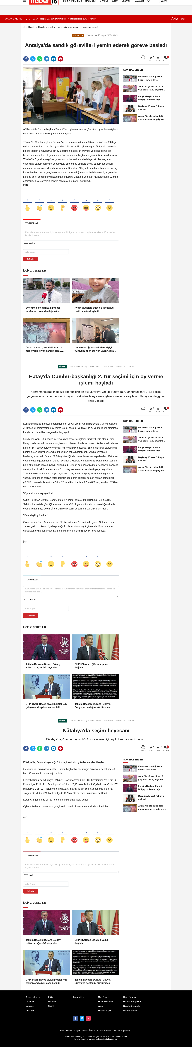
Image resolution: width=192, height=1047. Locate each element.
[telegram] (46, 59)
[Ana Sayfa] (24, 27)
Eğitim (51, 997)
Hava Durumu (129, 997)
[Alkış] (39, 203)
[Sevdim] (51, 203)
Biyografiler (78, 997)
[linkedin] (53, 59)
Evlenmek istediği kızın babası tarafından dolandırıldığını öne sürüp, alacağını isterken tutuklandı (46, 309)
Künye (69, 1030)
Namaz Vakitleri (130, 1010)
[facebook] (26, 59)
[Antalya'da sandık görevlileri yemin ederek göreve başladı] (71, 95)
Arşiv (100, 1006)
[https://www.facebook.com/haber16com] (75, 1018)
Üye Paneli (179, 18)
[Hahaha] (86, 203)
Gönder (31, 259)
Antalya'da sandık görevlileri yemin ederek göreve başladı (73, 27)
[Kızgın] (74, 203)
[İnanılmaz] (97, 203)
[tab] (31, 223)
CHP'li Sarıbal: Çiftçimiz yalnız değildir (91, 666)
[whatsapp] (39, 59)
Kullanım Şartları (122, 1030)
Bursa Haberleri (33, 997)
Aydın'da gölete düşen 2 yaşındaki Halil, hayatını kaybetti (94, 309)
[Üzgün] (109, 203)
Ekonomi (30, 1001)
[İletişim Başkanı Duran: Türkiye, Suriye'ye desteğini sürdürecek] (95, 686)
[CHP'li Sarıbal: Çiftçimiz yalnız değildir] (95, 647)
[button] (29, 18)
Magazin (30, 1006)
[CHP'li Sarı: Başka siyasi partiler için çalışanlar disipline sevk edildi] (46, 686)
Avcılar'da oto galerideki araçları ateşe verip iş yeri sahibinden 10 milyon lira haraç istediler (44, 349)
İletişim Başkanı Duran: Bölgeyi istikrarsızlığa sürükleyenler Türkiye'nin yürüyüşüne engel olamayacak (43, 666)
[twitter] (33, 59)
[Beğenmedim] (62, 203)
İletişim (77, 1030)
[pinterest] (60, 59)
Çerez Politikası (104, 1030)
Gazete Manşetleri (132, 1001)
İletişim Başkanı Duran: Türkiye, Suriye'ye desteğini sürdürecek (93, 706)
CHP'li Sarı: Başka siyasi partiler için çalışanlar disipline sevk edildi (46, 706)
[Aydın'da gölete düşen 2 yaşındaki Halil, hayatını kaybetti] (95, 290)
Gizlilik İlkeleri (88, 1030)
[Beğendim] (27, 203)
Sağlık (51, 1006)
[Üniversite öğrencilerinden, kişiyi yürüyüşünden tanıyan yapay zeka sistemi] (95, 330)
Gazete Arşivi (104, 1010)
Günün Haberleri (106, 1001)
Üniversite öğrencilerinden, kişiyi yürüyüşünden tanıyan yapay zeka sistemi (94, 349)
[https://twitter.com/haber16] (82, 1018)
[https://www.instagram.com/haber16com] (88, 1018)
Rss (62, 1030)
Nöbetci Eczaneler (132, 1006)
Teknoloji (30, 1010)
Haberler (32, 27)
